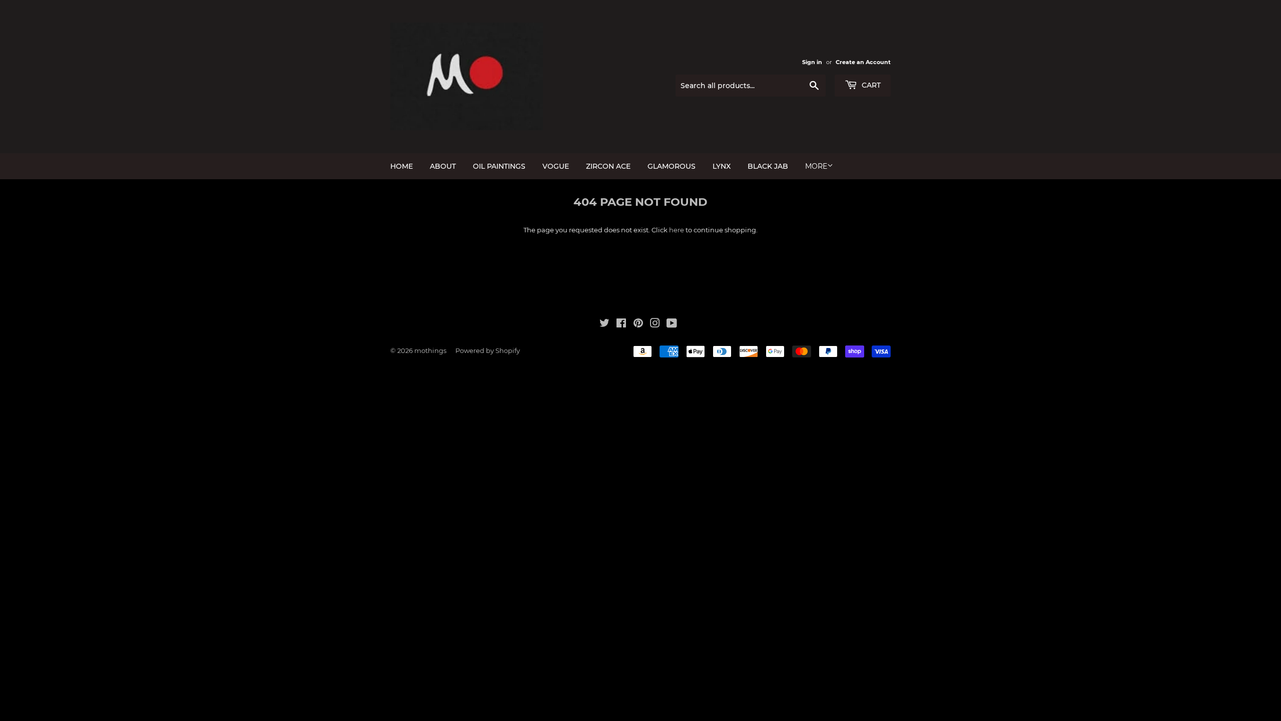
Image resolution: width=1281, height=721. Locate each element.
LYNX (722, 166)
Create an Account (863, 62)
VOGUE (555, 166)
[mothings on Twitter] (604, 324)
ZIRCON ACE (608, 166)
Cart (870, 85)
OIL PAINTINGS (499, 166)
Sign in (812, 62)
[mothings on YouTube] (672, 324)
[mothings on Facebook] (621, 324)
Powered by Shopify (487, 350)
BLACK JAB (768, 166)
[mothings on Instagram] (655, 324)
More (816, 166)
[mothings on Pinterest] (638, 324)
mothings (430, 350)
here (676, 230)
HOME (401, 166)
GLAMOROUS (672, 166)
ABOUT (443, 166)
